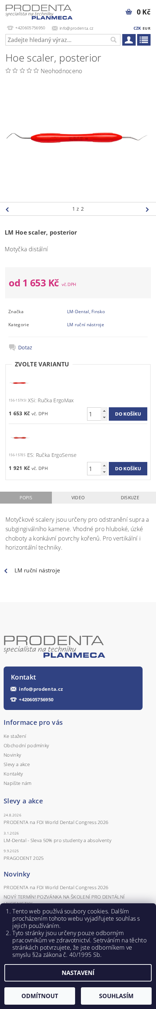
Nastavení (78, 973)
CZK (137, 28)
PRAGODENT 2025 (24, 858)
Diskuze (130, 498)
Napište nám (18, 783)
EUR (147, 28)
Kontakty (13, 773)
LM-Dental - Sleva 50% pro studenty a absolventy (57, 840)
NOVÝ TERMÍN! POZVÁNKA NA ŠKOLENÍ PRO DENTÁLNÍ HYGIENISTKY (64, 900)
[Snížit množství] (104, 417)
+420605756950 (36, 700)
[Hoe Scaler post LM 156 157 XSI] (19, 382)
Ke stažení (15, 736)
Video (78, 498)
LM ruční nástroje (85, 324)
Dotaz (25, 347)
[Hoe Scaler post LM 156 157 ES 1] (19, 437)
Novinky (12, 755)
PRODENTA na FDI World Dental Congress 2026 (56, 822)
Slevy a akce (17, 764)
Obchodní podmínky (26, 745)
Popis (26, 498)
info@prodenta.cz (41, 689)
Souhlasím (116, 996)
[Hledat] (113, 39)
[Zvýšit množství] (104, 410)
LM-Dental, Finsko (86, 311)
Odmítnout (39, 996)
